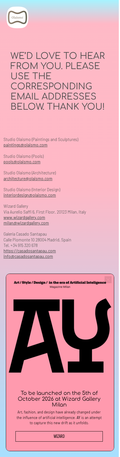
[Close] (103, 284)
